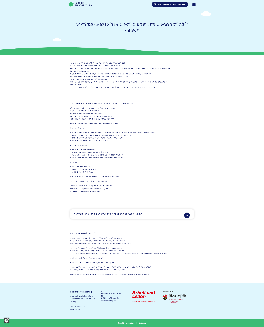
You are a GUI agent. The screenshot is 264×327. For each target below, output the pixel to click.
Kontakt (121, 323)
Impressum (130, 323)
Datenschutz (141, 323)
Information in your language (171, 4)
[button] (194, 4)
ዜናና (84, 191)
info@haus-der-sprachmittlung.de (94, 189)
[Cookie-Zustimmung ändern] (6, 320)
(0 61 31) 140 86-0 (116, 294)
